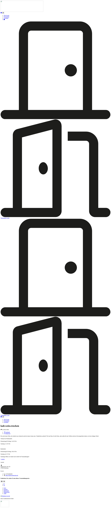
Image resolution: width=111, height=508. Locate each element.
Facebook (7, 432)
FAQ (5, 488)
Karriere (6, 489)
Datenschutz (7, 492)
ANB (5, 493)
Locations (6, 18)
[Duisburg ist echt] (5, 496)
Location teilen (5, 429)
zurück (3, 459)
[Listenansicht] (4, 481)
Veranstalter (6, 16)
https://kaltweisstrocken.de (12, 475)
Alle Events (6, 15)
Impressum (6, 490)
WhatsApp (7, 433)
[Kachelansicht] (2, 481)
